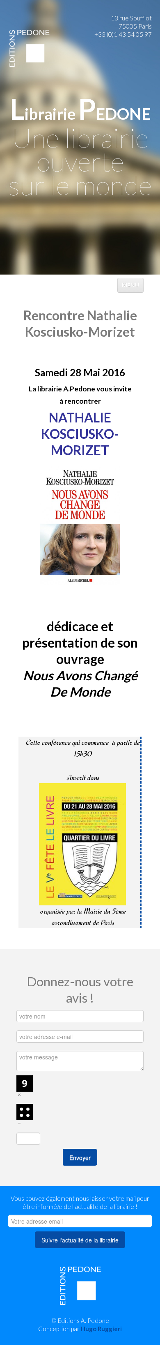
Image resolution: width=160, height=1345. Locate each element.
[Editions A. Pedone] (29, 47)
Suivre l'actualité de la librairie (80, 1240)
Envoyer (80, 1157)
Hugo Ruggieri (101, 1328)
